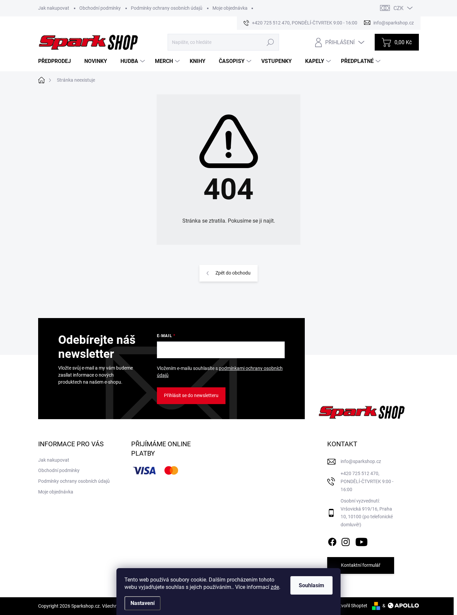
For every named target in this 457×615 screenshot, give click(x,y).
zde (275, 587)
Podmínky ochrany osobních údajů (166, 8)
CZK (398, 8)
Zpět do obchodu (233, 273)
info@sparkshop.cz (361, 461)
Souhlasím (311, 585)
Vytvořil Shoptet (350, 605)
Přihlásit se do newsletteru (191, 395)
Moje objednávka (230, 8)
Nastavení (142, 603)
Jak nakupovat (53, 8)
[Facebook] (332, 541)
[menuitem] (57, 61)
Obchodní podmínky (100, 8)
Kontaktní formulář (360, 565)
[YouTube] (361, 541)
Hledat (270, 42)
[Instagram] (346, 541)
